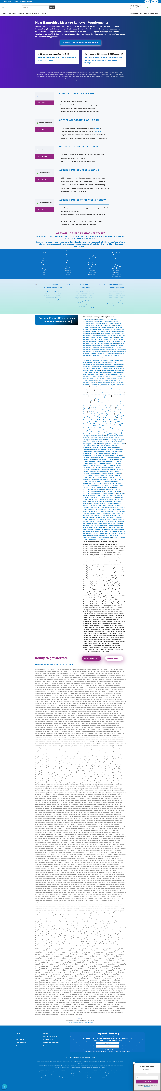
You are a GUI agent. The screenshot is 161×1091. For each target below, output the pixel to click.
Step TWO (42, 129)
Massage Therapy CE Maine (91, 473)
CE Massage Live (101, 319)
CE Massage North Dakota (114, 527)
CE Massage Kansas (109, 366)
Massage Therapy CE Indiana (103, 372)
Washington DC (116, 267)
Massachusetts (68, 265)
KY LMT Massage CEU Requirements (100, 396)
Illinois (45, 275)
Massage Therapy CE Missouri (99, 471)
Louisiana (68, 259)
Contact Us (46, 1033)
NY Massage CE (117, 341)
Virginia (116, 263)
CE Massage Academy (90, 333)
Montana (68, 275)
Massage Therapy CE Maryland (114, 436)
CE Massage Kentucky (100, 455)
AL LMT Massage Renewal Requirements (102, 408)
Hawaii (45, 271)
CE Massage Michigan (117, 392)
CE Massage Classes (111, 321)
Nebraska (92, 251)
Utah (116, 259)
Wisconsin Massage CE (90, 357)
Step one (41, 103)
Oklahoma (92, 269)
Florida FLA (120, 493)
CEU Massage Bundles (115, 335)
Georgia (44, 269)
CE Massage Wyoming (104, 463)
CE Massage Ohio (115, 515)
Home (4, 13)
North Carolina (92, 263)
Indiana (68, 251)
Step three (42, 156)
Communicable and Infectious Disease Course (97, 364)
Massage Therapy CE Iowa (101, 406)
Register (154, 1)
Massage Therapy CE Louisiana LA (93, 491)
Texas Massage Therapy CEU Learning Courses (97, 487)
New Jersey (92, 257)
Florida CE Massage (104, 333)
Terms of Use (7, 1)
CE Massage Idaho (95, 420)
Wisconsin (116, 271)
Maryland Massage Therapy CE (107, 343)
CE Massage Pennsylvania (91, 446)
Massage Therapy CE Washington (93, 436)
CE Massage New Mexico (100, 424)
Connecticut (44, 263)
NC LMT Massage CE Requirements (102, 376)
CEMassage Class (88, 323)
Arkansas (45, 257)
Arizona (44, 255)
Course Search (113, 658)
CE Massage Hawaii (102, 477)
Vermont (116, 261)
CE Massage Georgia (109, 418)
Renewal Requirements (33, 13)
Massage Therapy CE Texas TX (98, 465)
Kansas (68, 255)
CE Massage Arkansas (109, 493)
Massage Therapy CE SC (95, 374)
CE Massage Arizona (117, 485)
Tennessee (116, 255)
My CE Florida (96, 355)
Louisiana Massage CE (97, 353)
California (45, 259)
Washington (116, 265)
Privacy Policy (114, 1051)
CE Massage (101, 539)
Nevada (92, 253)
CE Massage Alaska (105, 444)
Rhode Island (92, 275)
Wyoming (116, 273)
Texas (116, 257)
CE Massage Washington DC (105, 461)
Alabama (45, 251)
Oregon (92, 271)
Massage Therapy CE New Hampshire (106, 529)
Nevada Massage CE (112, 353)
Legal (93, 1057)
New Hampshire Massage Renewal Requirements (82, 1022)
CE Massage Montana (100, 475)
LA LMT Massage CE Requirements (98, 392)
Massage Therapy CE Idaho (91, 394)
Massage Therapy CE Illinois (91, 493)
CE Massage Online (118, 331)
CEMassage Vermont (103, 519)
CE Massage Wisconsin (97, 388)
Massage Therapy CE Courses (101, 402)
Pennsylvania (92, 273)
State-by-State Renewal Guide (57, 321)
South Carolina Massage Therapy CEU (103, 450)
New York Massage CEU (94, 418)
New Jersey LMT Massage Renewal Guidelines (104, 507)
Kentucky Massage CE (99, 351)
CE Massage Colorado (101, 362)
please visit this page (115, 297)
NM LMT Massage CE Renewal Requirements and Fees (107, 426)
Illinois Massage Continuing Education (103, 347)
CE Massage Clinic (95, 329)
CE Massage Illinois (102, 479)
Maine (68, 261)
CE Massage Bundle (108, 327)
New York (92, 261)
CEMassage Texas (88, 325)
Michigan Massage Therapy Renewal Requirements (98, 517)
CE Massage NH (97, 366)
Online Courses (87, 452)
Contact (16, 1)
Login (147, 1)
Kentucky (68, 257)
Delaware (45, 265)
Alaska (45, 253)
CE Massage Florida (116, 531)
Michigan (68, 267)
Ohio (92, 267)
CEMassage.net (98, 321)
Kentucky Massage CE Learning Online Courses (103, 535)
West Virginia (116, 269)
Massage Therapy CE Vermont (112, 420)
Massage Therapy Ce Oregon (111, 467)
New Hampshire (92, 255)
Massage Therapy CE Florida (111, 390)
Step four (42, 179)
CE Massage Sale (95, 327)
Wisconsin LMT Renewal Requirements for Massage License (101, 438)
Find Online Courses (151, 13)
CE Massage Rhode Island (108, 448)
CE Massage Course (102, 323)
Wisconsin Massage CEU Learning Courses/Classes (107, 442)
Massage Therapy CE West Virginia (108, 434)
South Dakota (116, 253)
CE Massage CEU (119, 329)
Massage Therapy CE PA (113, 386)
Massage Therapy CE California (105, 459)
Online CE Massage (89, 319)
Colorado (45, 261)
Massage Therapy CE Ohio (108, 497)
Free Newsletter (21, 1042)
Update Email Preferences (51, 1042)
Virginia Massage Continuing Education (104, 349)
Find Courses (20, 1039)
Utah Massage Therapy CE (98, 503)
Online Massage (135, 5)
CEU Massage (116, 333)
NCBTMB (95, 444)
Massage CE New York (104, 341)
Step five (41, 209)
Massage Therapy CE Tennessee (107, 398)
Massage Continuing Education (106, 337)
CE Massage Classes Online (104, 325)
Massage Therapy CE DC (98, 505)
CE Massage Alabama (118, 402)
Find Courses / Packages (16, 13)
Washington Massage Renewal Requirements (97, 537)
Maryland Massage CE (110, 345)
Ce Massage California (113, 491)
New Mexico (92, 259)
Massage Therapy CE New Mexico (109, 523)
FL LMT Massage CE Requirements (102, 368)
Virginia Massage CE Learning (106, 382)
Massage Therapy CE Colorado (111, 473)
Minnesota (68, 269)
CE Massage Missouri (107, 360)
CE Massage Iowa (107, 394)
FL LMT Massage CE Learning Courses (102, 414)
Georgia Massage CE (105, 357)
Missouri (68, 273)
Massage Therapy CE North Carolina (94, 457)
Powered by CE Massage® (26, 1)
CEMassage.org (88, 321)
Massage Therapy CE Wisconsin (107, 380)
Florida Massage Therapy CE (110, 355)
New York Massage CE (104, 339)
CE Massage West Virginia (108, 533)
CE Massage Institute (104, 331)
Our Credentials (136, 13)
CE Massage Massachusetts (106, 432)
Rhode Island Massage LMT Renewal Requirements (105, 501)
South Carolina (116, 251)
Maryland (68, 263)
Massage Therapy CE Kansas (111, 489)
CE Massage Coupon (116, 323)
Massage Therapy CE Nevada (92, 422)
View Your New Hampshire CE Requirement (80, 43)
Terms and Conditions (72, 1057)
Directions (46, 1046)
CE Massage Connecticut (106, 511)
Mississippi (68, 271)
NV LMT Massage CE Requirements (105, 378)
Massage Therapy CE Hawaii (92, 404)
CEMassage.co (112, 319)
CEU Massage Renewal (99, 335)
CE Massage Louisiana (97, 386)
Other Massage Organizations (116, 276)
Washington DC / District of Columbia (94, 428)
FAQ (110, 509)
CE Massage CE (107, 329)
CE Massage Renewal (89, 331)
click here (97, 128)
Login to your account (50, 1036)
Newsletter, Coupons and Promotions (111, 499)
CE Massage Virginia (109, 513)
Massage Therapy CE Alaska (91, 469)
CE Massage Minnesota (109, 410)
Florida (45, 267)
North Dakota (92, 265)
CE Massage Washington (109, 370)
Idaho (44, 273)
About (44, 13)
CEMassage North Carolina (110, 400)
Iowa (68, 253)
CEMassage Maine (99, 483)
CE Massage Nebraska (111, 374)
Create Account (91, 658)
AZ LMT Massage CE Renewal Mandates (100, 412)
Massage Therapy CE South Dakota (94, 440)
